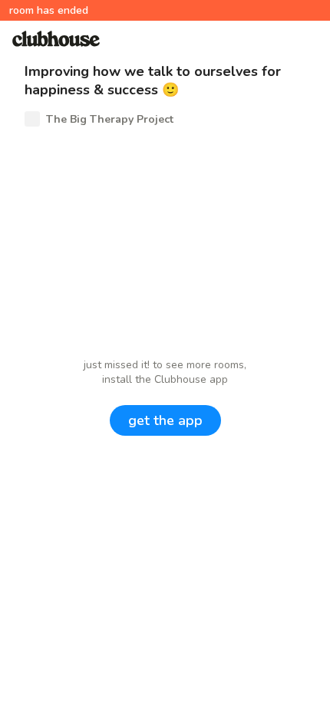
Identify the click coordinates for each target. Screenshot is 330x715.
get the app (165, 420)
